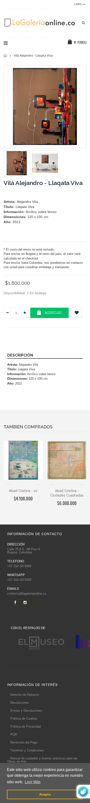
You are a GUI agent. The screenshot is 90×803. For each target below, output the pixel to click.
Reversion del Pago (23, 742)
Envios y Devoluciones (26, 710)
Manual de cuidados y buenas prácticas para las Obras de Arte (42, 760)
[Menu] (6, 43)
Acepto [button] (45, 794)
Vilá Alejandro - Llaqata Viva (43, 182)
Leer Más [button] (33, 782)
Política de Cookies (23, 718)
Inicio (5, 55)
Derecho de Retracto (24, 695)
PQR (13, 734)
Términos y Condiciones (27, 750)
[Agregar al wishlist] (77, 313)
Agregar (53, 313)
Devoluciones (19, 702)
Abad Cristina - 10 (23, 491)
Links (78, 4)
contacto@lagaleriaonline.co (26, 593)
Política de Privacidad (25, 726)
